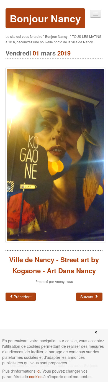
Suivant (87, 296)
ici (38, 371)
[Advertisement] (50, 323)
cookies (35, 376)
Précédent (23, 296)
